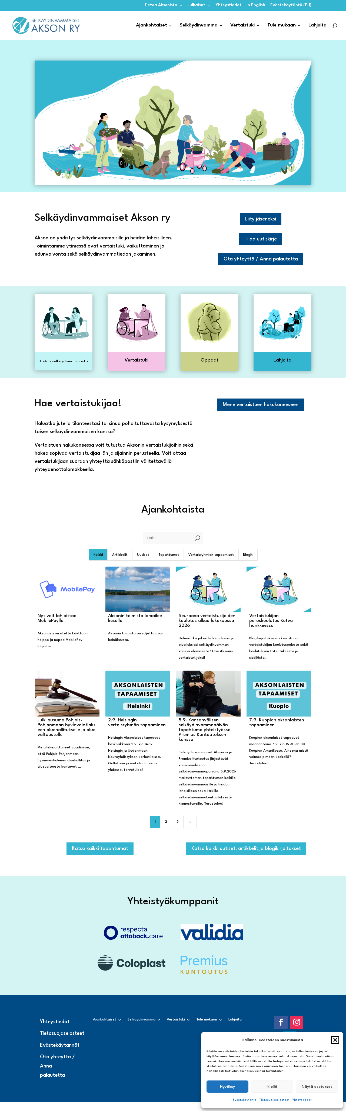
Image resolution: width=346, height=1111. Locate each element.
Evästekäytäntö (245, 1100)
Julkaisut (196, 5)
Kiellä (272, 1087)
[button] (335, 1040)
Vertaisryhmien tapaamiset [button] (211, 555)
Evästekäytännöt (59, 1045)
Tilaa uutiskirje (261, 239)
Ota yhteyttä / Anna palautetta (261, 259)
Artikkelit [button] (120, 555)
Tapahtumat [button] (168, 555)
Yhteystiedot (302, 1100)
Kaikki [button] (98, 555)
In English (256, 5)
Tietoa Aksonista (160, 5)
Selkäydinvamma (199, 26)
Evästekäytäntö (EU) (290, 5)
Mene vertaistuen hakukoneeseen (260, 404)
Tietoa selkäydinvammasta (63, 361)
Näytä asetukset (317, 1087)
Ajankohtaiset (151, 26)
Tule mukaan (281, 26)
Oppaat (209, 360)
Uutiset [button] (143, 555)
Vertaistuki (242, 26)
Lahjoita (317, 26)
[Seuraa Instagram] (296, 1022)
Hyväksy (227, 1087)
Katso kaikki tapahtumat (100, 848)
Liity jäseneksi (260, 219)
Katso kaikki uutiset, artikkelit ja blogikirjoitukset (246, 848)
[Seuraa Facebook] (281, 1022)
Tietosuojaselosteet (274, 1100)
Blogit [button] (248, 555)
